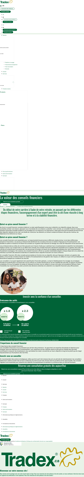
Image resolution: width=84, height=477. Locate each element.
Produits (5, 395)
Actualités (5, 419)
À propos (5, 404)
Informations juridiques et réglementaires (12, 414)
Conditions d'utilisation (20, 441)
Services (5, 384)
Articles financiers (10, 206)
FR (3, 17)
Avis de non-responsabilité (46, 441)
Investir (4, 379)
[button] (43, 35)
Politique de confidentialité (33, 441)
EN (3, 14)
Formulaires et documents (9, 423)
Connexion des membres (10, 19)
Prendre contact (8, 22)
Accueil (1, 206)
